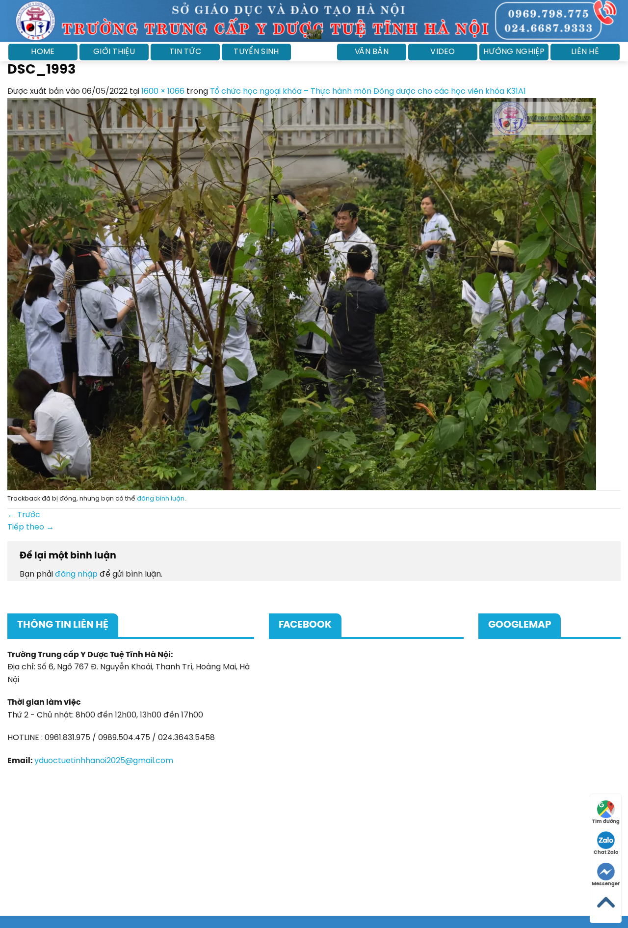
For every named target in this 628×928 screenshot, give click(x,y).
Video (442, 52)
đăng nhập (76, 574)
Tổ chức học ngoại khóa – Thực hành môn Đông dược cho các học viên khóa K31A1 (368, 91)
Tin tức (185, 52)
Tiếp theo (30, 527)
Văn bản (372, 52)
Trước (23, 515)
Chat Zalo (606, 852)
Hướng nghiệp (514, 52)
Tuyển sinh (256, 52)
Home (42, 52)
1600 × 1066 (162, 91)
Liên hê (585, 52)
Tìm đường (606, 821)
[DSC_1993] (301, 294)
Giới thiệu (114, 52)
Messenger (606, 884)
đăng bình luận (160, 499)
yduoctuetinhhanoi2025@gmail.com (103, 761)
